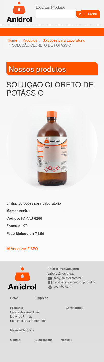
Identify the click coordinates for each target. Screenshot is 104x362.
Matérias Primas (21, 316)
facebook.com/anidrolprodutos (74, 282)
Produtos (30, 40)
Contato (15, 339)
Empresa (41, 297)
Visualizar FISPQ (24, 248)
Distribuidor (43, 339)
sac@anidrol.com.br (67, 278)
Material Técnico (22, 330)
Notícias (66, 339)
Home (12, 40)
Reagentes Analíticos (24, 312)
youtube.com (62, 286)
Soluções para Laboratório (64, 40)
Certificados (74, 307)
